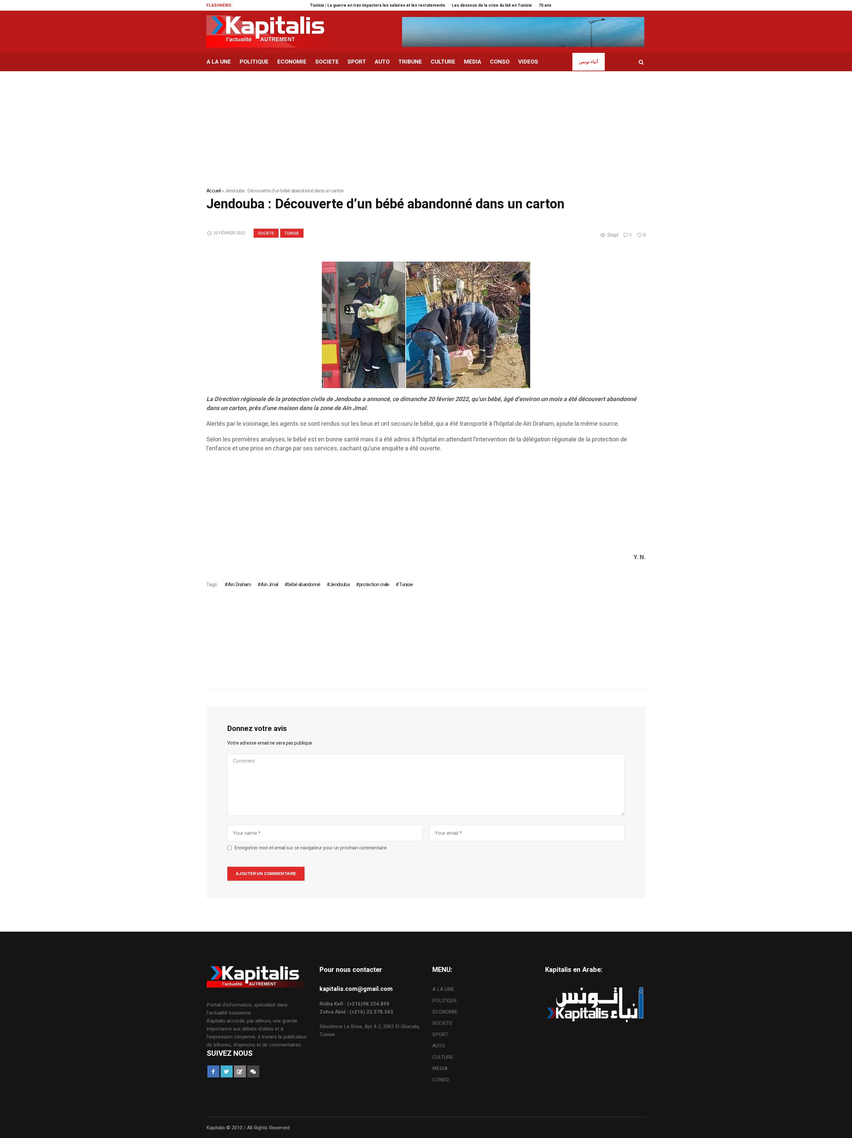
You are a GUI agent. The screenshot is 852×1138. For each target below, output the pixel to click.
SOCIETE (266, 233)
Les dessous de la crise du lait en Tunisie (466, 5)
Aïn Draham (239, 584)
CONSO (440, 1079)
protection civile (374, 584)
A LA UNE (443, 989)
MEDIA (440, 1068)
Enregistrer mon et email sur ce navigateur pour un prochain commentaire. (311, 848)
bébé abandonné (304, 584)
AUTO (438, 1045)
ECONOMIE (445, 1012)
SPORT (440, 1034)
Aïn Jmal (269, 584)
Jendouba (339, 584)
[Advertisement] (406, 506)
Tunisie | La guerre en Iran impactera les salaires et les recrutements (351, 5)
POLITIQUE (444, 1000)
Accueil (213, 190)
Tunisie (292, 233)
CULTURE (442, 1057)
